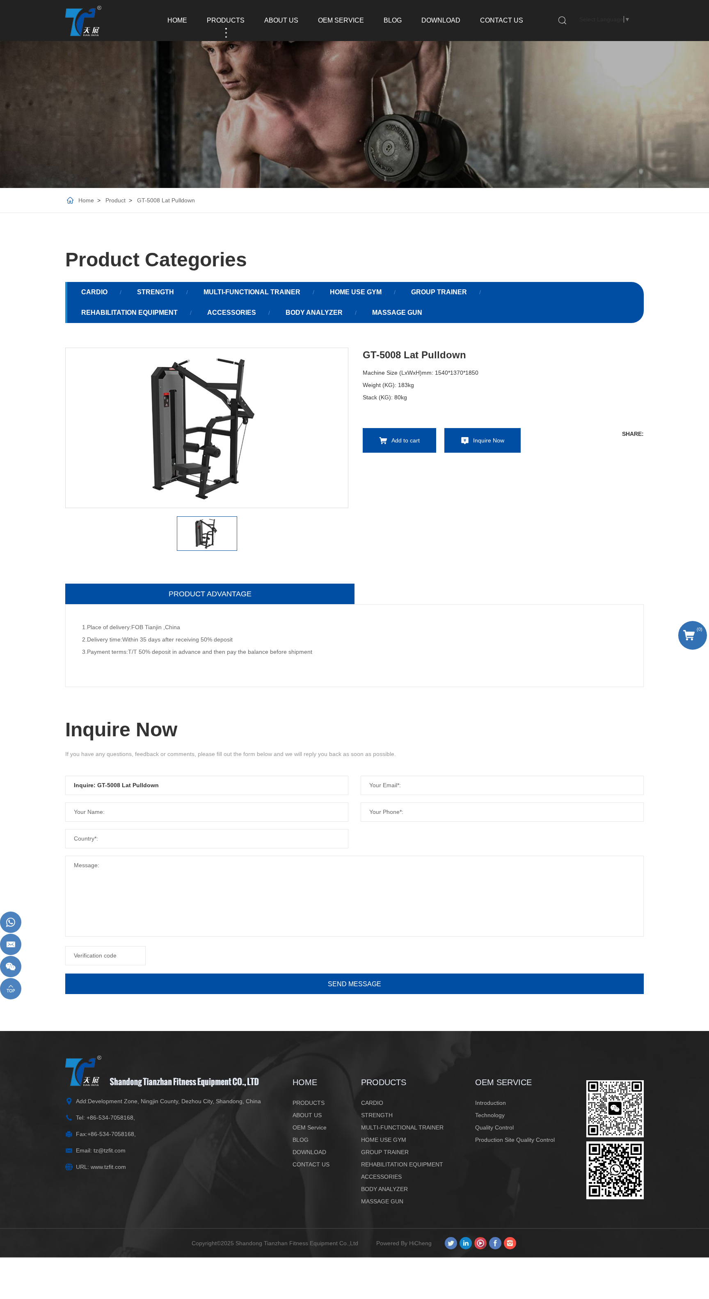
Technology (490, 1115)
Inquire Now (488, 440)
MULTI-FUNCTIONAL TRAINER (252, 292)
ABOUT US (281, 20)
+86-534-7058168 (110, 1117)
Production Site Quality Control (515, 1139)
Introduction (490, 1103)
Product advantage (210, 594)
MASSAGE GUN (397, 312)
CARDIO (94, 292)
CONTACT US (501, 20)
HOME (177, 20)
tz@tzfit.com (110, 1150)
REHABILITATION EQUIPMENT (129, 312)
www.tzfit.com (108, 1167)
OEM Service (341, 20)
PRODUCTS (226, 20)
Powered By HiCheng (404, 1243)
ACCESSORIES (231, 312)
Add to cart (405, 440)
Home (86, 200)
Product (115, 200)
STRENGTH (155, 292)
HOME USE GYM (356, 292)
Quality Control (494, 1127)
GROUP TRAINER (439, 292)
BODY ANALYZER (314, 312)
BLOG (393, 20)
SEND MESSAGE (354, 984)
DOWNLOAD (440, 20)
